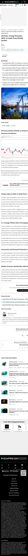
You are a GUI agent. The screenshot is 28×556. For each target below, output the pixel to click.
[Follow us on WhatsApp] (22, 5)
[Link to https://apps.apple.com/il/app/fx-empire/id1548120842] (6, 471)
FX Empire (3, 29)
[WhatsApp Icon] (17, 468)
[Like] (22, 335)
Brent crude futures (6, 170)
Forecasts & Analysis (12, 29)
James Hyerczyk (12, 313)
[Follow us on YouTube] (25, 5)
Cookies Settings (14, 488)
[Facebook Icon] (10, 465)
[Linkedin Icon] (17, 465)
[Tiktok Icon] (24, 468)
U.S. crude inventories (6, 253)
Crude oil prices (5, 161)
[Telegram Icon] (10, 468)
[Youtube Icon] (24, 465)
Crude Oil (21, 29)
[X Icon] (4, 465)
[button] (2, 1)
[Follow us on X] (20, 5)
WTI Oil (4, 56)
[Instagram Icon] (4, 468)
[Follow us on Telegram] (27, 5)
